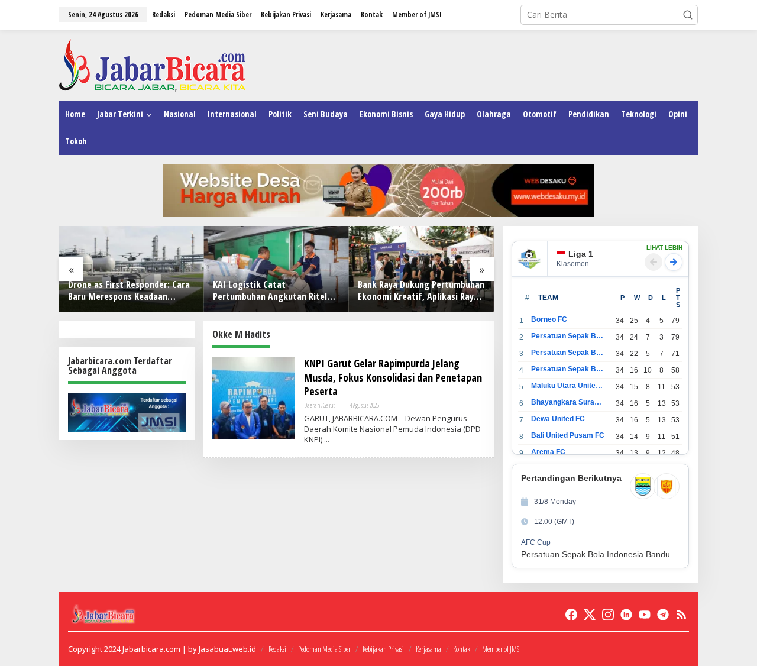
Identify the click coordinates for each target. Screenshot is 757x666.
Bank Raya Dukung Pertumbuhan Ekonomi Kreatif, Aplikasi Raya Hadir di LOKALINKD (297, 291)
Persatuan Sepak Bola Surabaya (568, 369)
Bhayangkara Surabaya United (568, 402)
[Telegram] (663, 614)
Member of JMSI (501, 649)
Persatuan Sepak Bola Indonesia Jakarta (568, 352)
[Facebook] (571, 614)
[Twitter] (589, 614)
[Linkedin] (626, 614)
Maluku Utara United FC (568, 386)
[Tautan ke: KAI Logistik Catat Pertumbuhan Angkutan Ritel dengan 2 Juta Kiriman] (152, 269)
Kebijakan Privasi (383, 649)
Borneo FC (549, 319)
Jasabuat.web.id (227, 649)
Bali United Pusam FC (567, 435)
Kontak (461, 649)
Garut (329, 404)
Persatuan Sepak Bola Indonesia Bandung (568, 336)
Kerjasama (428, 649)
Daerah (312, 404)
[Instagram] (608, 614)
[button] (688, 15)
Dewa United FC (558, 419)
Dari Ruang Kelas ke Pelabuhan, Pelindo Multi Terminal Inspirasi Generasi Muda (441, 291)
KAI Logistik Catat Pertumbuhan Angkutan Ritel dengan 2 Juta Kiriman (146, 291)
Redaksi (277, 649)
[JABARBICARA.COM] (152, 64)
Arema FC (548, 452)
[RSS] (681, 614)
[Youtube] (644, 614)
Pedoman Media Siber (324, 649)
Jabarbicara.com (151, 649)
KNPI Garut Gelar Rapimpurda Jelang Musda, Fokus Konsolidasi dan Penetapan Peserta (393, 377)
